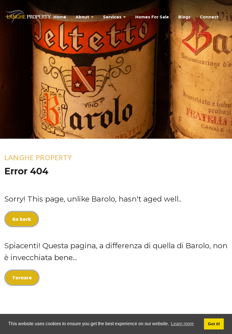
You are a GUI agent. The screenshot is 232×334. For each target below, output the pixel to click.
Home (59, 17)
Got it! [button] (214, 324)
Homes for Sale (152, 17)
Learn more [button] (182, 323)
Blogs (184, 17)
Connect (209, 17)
